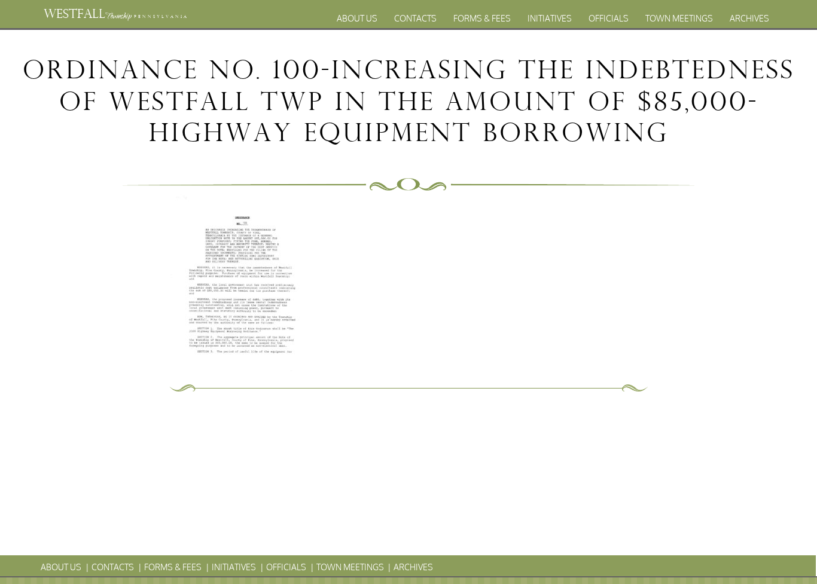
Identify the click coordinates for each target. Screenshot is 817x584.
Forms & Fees (482, 18)
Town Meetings (679, 18)
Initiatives (550, 18)
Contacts (415, 18)
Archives (749, 18)
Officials (609, 18)
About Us (357, 18)
